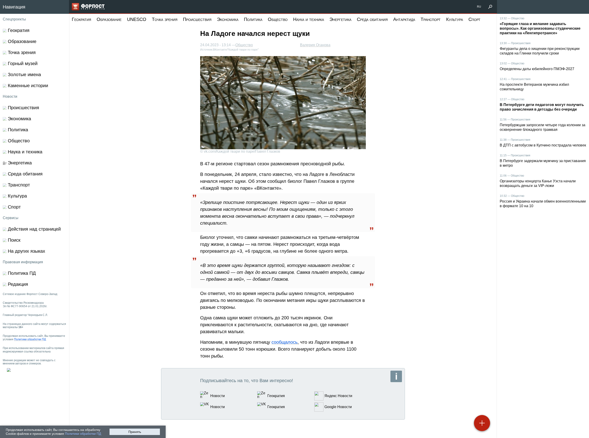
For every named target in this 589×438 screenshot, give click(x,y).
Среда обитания (372, 19)
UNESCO (136, 19)
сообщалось (284, 342)
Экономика (227, 19)
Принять (134, 432)
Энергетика (340, 19)
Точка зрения (164, 19)
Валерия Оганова (315, 45)
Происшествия (197, 19)
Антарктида (404, 19)
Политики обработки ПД (83, 433)
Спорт (474, 19)
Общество (278, 19)
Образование (109, 19)
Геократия (81, 19)
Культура (454, 19)
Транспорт (431, 19)
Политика (253, 19)
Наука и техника (308, 19)
